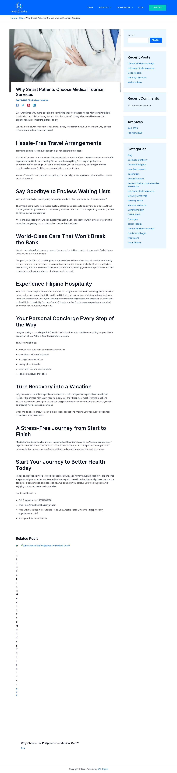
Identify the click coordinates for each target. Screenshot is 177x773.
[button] (157, 8)
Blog (16, 692)
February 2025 (135, 132)
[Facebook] (17, 105)
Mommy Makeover (137, 77)
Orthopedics (134, 214)
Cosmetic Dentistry (137, 159)
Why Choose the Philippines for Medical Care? (50, 743)
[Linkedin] (34, 105)
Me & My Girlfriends (137, 195)
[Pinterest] (28, 105)
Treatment (133, 237)
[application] (110, 8)
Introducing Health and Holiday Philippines (17, 618)
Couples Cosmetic (137, 169)
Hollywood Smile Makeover (141, 68)
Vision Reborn (134, 72)
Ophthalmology (136, 209)
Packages (133, 219)
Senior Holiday (135, 82)
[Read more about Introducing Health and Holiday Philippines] (17, 545)
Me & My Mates (135, 200)
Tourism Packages (137, 233)
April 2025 (133, 128)
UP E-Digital (103, 769)
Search (131, 35)
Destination (133, 173)
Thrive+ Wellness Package (141, 63)
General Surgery (136, 178)
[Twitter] (23, 105)
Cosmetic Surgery (137, 164)
